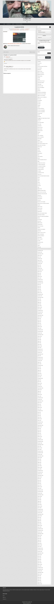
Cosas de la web (40, 85)
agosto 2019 (40, 316)
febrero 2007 (40, 486)
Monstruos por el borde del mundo (43, 203)
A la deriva (39, 63)
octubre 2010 (40, 423)
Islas (38, 154)
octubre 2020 (40, 295)
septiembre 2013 (40, 388)
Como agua (39, 84)
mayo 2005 (39, 520)
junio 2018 (39, 339)
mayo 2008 (39, 462)
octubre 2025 (40, 252)
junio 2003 (39, 557)
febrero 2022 (40, 276)
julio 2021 (39, 284)
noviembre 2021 (40, 281)
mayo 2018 (39, 341)
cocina (39, 79)
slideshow (39, 230)
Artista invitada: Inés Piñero (42, 66)
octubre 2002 (40, 570)
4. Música (39, 61)
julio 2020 (39, 299)
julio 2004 (39, 536)
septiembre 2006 (40, 494)
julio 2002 (39, 575)
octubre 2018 (40, 333)
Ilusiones (39, 151)
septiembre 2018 (40, 334)
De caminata (40, 100)
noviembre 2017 (40, 350)
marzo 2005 (39, 523)
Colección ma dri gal (41, 80)
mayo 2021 (39, 287)
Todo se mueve (40, 239)
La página (39, 171)
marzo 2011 (39, 417)
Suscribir (48, 57)
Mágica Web (40, 188)
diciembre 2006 (40, 489)
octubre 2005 (40, 512)
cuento (39, 89)
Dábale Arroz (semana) (41, 95)
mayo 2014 (39, 379)
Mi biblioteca (40, 196)
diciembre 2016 (40, 357)
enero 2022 (39, 278)
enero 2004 (39, 546)
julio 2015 (39, 367)
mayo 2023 (39, 266)
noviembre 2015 (40, 365)
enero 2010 (39, 438)
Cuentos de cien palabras (42, 92)
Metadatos (39, 195)
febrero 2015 (40, 375)
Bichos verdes (40, 71)
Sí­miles (39, 227)
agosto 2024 (40, 260)
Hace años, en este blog (41, 145)
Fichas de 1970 (40, 130)
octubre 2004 (40, 532)
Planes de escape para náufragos (43, 216)
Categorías (39, 30)
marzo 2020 (39, 305)
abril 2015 (39, 371)
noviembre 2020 (40, 294)
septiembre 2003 (40, 553)
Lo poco (39, 183)
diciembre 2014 (40, 378)
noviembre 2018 (40, 331)
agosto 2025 (40, 255)
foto (38, 133)
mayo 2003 (39, 559)
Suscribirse (41, 47)
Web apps (39, 247)
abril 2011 (39, 415)
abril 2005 (39, 522)
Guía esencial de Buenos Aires (43, 143)
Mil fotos (39, 200)
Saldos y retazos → (33, 52)
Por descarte (40, 219)
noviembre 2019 (40, 312)
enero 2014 (39, 384)
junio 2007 (39, 480)
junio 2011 (39, 413)
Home (4, 595)
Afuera (39, 64)
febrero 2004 (40, 544)
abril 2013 (39, 392)
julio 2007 (39, 478)
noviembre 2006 (40, 491)
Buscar (39, 51)
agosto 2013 (40, 389)
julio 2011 (39, 412)
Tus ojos (39, 240)
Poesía (39, 217)
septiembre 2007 (40, 475)
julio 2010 (39, 428)
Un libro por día (40, 242)
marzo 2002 (39, 582)
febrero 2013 (40, 394)
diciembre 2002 (40, 567)
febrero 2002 (40, 583)
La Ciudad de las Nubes (41, 166)
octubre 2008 (40, 454)
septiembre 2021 (40, 282)
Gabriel (39, 140)
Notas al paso (40, 206)
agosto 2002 (40, 574)
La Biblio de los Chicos (41, 162)
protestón (39, 221)
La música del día (40, 169)
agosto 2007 (40, 477)
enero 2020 (39, 308)
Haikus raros (40, 146)
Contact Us (4, 599)
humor (39, 148)
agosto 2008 (40, 457)
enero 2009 (39, 449)
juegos (39, 158)
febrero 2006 (40, 506)
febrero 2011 (40, 418)
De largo (39, 101)
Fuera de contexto (41, 137)
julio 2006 (39, 498)
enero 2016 (39, 363)
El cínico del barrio (41, 108)
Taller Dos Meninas (41, 234)
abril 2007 (39, 483)
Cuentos (39, 90)
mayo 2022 (39, 274)
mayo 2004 (39, 540)
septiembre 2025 (40, 253)
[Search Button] (27, 21)
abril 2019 (39, 323)
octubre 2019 (40, 313)
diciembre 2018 (40, 329)
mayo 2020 (39, 302)
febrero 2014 (40, 383)
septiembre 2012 (40, 400)
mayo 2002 (39, 578)
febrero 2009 (40, 447)
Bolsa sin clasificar (41, 72)
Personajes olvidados (41, 214)
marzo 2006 (39, 504)
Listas (39, 182)
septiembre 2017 (40, 354)
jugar (38, 161)
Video (39, 245)
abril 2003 (39, 561)
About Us (4, 597)
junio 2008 (39, 460)
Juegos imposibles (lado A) (42, 159)
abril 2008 (39, 464)
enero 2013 (39, 396)
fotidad (39, 132)
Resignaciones (40, 224)
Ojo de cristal (40, 208)
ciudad (39, 77)
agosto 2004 (40, 535)
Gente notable (40, 141)
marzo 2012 (39, 405)
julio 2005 (39, 517)
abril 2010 (39, 433)
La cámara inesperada (41, 164)
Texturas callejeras (41, 235)
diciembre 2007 (40, 470)
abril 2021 (39, 289)
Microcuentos (40, 198)
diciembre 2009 (40, 439)
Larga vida (39, 174)
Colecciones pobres (41, 82)
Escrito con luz (40, 127)
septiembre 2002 (40, 572)
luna (38, 187)
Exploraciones (40, 129)
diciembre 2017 (40, 349)
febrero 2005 (40, 525)
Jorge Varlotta (40, 156)
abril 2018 (39, 342)
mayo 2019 (39, 321)
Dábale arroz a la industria (42, 97)
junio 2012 (39, 404)
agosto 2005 (40, 515)
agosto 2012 (40, 402)
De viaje (39, 103)
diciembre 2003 (40, 548)
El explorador (40, 113)
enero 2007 (39, 488)
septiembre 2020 (40, 297)
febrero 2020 (40, 307)
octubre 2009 (40, 443)
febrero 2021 (40, 292)
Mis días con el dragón (41, 201)
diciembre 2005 (40, 509)
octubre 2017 (40, 352)
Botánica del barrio (41, 74)
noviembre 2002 (40, 569)
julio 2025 (39, 257)
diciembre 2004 (40, 528)
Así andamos (40, 68)
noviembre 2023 (40, 261)
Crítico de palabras (41, 87)
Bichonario (39, 69)
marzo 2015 (39, 373)
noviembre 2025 (40, 250)
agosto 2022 (40, 271)
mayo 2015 (39, 370)
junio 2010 (39, 430)
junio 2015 (39, 368)
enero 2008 (39, 468)
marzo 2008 (39, 465)
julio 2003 (39, 556)
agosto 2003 (40, 554)
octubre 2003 (40, 551)
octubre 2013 (40, 386)
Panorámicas (40, 211)
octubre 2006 (40, 493)
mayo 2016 (39, 362)
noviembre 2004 (40, 530)
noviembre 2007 (40, 472)
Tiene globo (40, 237)
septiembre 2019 (40, 315)
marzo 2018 (39, 344)
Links (38, 180)
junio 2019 (39, 320)
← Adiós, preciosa (6, 52)
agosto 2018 (40, 336)
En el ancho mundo (41, 122)
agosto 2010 (40, 426)
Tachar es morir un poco (41, 232)
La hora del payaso (41, 167)
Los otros (39, 185)
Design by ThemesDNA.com (27, 603)
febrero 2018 (40, 346)
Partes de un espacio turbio (42, 213)
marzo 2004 (39, 543)
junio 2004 (39, 538)
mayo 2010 (39, 431)
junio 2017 (39, 355)
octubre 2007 (40, 473)
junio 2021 (39, 286)
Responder (5, 63)
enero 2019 (39, 328)
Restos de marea (40, 226)
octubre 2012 (40, 399)
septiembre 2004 (40, 533)
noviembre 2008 (40, 452)
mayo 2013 (39, 391)
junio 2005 (39, 519)
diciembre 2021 (40, 279)
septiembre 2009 (40, 444)
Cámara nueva (40, 76)
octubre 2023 (40, 263)
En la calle (39, 124)
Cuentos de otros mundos (42, 93)
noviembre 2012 (40, 397)
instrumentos (40, 153)
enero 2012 (39, 409)
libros (39, 179)
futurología (39, 138)
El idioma (39, 116)
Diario (39, 106)
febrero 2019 (40, 326)
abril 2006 (39, 502)
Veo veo (39, 243)
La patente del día (19, 27)
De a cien (39, 98)
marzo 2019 (39, 325)
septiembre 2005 (40, 514)
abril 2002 (39, 580)
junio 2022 (39, 273)
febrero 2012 (40, 407)
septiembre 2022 (40, 269)
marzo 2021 (39, 291)
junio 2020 (39, 300)
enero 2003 (39, 565)
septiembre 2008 (40, 456)
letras (39, 177)
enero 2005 (39, 527)
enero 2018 (39, 347)
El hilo (39, 114)
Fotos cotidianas (40, 135)
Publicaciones (40, 222)
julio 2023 (39, 265)
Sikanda (7, 56)
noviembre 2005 (40, 510)
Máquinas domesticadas (42, 190)
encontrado (39, 125)
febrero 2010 (40, 436)
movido (39, 205)
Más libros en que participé (42, 193)
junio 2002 (39, 577)
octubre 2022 (40, 268)
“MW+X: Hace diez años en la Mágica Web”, (15, 43)
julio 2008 (39, 459)
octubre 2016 (40, 360)
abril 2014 (39, 381)
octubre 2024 (40, 258)
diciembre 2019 (40, 310)
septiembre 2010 (40, 425)
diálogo (39, 105)
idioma (39, 150)
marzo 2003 (39, 562)
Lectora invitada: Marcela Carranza (43, 175)
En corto (39, 120)
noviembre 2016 (40, 358)
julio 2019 (39, 318)
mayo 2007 (39, 481)
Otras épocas (40, 209)
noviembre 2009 (40, 441)
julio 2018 (39, 337)
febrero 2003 (40, 564)
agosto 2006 (40, 496)
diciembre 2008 (40, 451)
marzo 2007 (39, 485)
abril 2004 (39, 541)
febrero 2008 (40, 467)
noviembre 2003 (40, 549)
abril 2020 (39, 303)
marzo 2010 (39, 434)
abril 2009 (39, 446)
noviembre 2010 (40, 422)
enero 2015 (39, 376)
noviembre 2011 (40, 410)
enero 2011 (39, 420)
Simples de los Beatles (41, 229)
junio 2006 (39, 499)
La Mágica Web (27, 18)
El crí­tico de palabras (41, 110)
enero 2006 (39, 507)
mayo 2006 (39, 501)
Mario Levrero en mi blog (42, 192)
